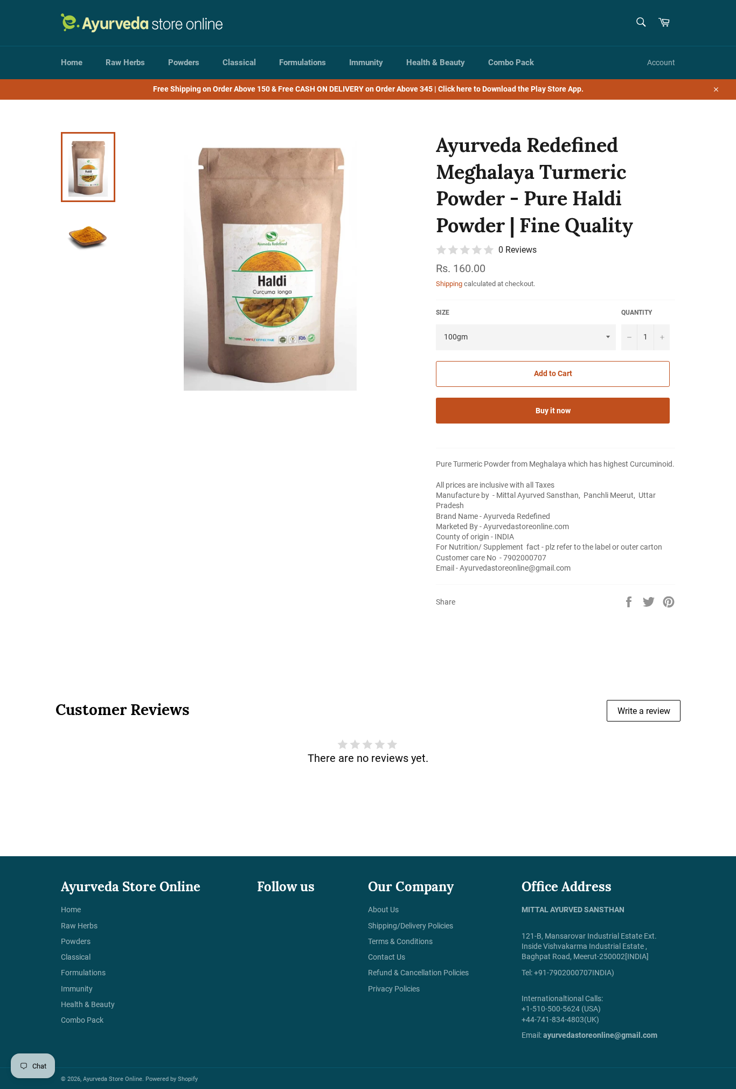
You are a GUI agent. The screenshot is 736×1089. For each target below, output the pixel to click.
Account (661, 62)
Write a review (643, 711)
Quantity (636, 312)
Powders (183, 62)
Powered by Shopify (171, 1079)
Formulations (302, 62)
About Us (383, 909)
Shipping (449, 284)
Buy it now (553, 410)
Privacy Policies (394, 988)
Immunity (366, 62)
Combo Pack (511, 62)
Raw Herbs (125, 62)
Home (71, 62)
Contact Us (386, 957)
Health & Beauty (435, 62)
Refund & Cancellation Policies (418, 972)
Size (442, 312)
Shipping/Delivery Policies (410, 925)
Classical (239, 62)
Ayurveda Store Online (112, 1079)
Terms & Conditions (400, 941)
